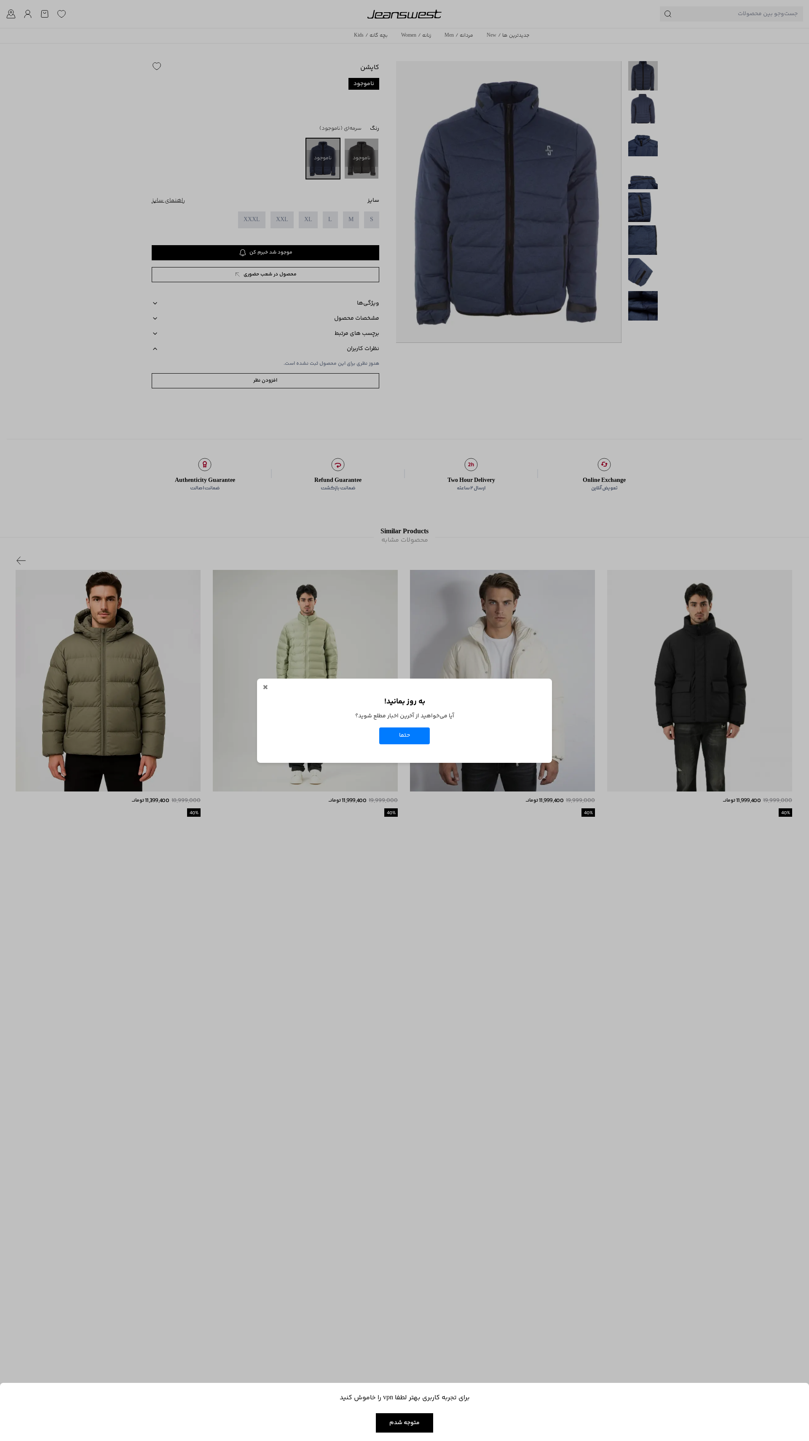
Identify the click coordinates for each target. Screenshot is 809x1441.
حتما (404, 735)
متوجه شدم (404, 1423)
